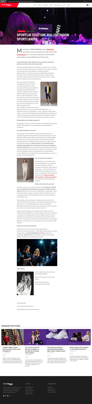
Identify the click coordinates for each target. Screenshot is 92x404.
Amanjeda (50, 49)
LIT (90, 1)
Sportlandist (21, 54)
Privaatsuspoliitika (51, 392)
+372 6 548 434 (28, 392)
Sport (34, 5)
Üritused (45, 5)
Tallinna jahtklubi (39, 177)
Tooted (51, 5)
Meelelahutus (58, 5)
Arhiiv (68, 5)
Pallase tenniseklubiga (51, 177)
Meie (64, 5)
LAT (87, 1)
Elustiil (40, 5)
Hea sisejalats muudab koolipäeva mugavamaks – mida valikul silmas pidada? (56, 349)
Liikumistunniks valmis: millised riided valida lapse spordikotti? (21, 1)
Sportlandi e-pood (51, 388)
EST (85, 1)
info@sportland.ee (29, 393)
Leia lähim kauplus (51, 390)
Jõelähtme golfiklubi (49, 175)
